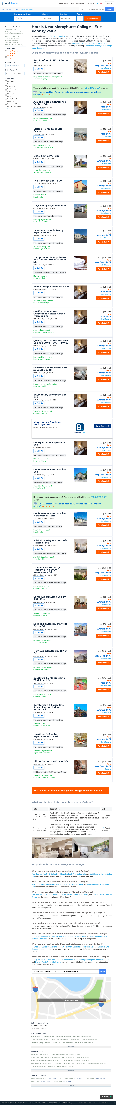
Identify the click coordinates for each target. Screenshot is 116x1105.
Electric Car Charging (14, 106)
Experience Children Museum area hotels (61, 1066)
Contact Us (5, 1103)
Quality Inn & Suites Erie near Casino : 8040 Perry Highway (50, 341)
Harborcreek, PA (49, 1036)
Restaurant (11, 101)
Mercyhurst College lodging (40, 1054)
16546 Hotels (89, 1078)
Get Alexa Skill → (48, 95)
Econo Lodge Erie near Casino (51, 287)
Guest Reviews (106, 632)
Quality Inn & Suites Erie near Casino (47, 959)
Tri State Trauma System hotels (41, 1063)
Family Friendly (12, 99)
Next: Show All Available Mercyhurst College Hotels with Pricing (68, 790)
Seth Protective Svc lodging (96, 1063)
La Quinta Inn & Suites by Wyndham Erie (48, 231)
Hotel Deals (63, 3)
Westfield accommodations (84, 1043)
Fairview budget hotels (63, 1036)
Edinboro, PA (75, 1039)
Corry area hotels (67, 1043)
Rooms (79, 14)
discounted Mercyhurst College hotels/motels (90, 43)
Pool (8, 84)
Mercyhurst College (58, 36)
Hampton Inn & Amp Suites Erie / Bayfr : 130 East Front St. (49, 259)
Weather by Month (11, 42)
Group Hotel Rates (78, 3)
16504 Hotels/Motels (38, 1078)
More (90, 3)
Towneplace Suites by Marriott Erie (46, 946)
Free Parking (11, 89)
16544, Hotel (58, 1081)
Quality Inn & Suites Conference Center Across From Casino (49, 313)
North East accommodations (82, 1036)
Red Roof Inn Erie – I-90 (47, 181)
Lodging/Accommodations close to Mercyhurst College (14, 33)
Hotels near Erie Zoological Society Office (44, 1060)
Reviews (108, 137)
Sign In (109, 3)
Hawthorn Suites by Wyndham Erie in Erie (46, 735)
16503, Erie (35, 1081)
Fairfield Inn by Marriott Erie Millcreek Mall (50, 541)
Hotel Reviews (106, 188)
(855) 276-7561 (92, 87)
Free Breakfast (12, 86)
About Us (13, 1103)
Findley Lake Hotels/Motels (60, 1039)
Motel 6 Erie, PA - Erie (46, 156)
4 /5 (103, 815)
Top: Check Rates (10, 29)
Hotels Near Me (40, 1103)
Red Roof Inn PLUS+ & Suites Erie (50, 61)
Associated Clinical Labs (62, 1063)
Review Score (106, 110)
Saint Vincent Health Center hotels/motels (75, 1057)
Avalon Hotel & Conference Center (69, 884)
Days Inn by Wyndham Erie (49, 205)
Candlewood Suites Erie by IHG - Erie (49, 598)
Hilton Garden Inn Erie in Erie (50, 761)
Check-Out (63, 14)
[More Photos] (80, 73)
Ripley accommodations (89, 1039)
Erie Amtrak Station (78, 1063)
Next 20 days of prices (12, 36)
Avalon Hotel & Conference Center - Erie (49, 103)
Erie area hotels (36, 1036)
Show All (71, 1046)
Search (109, 9)
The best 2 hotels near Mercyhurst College (12, 39)
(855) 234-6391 (64, 1103)
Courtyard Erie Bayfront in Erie (49, 443)
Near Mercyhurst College (22, 14)
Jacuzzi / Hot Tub (13, 104)
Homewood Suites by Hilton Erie (50, 652)
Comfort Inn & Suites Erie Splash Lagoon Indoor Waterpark (48, 707)
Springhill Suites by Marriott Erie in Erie (50, 625)
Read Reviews (106, 213)
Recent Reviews (105, 238)
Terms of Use (22, 1103)
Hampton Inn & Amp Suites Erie (73, 874)
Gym (9, 91)
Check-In (45, 14)
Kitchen (9, 96)
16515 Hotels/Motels (66, 1078)
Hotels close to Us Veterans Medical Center (45, 1057)
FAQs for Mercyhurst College (14, 45)
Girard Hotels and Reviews (39, 1039)
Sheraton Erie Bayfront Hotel (43, 884)
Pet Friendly (11, 81)
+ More (7, 109)
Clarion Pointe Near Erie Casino (47, 130)
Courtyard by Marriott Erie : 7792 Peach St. (49, 679)
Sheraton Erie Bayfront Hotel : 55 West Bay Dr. (51, 369)
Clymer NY (56, 1043)
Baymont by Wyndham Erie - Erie (50, 396)
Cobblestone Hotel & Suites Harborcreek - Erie (50, 514)
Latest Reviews (106, 68)
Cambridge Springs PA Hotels (41, 1043)
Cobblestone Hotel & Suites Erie (50, 470)
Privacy (30, 1103)
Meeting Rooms (12, 94)
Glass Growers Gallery (38, 1066)
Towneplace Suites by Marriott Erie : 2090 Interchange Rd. (46, 569)
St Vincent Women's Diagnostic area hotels (75, 1060)
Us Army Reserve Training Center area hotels (66, 1054)
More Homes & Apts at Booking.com (47, 423)
